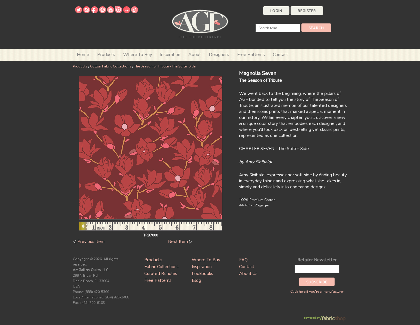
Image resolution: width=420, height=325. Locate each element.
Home (83, 54)
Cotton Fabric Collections (110, 66)
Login (276, 11)
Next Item (178, 241)
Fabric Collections (161, 267)
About (194, 54)
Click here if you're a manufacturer (317, 291)
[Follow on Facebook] (94, 12)
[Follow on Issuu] (118, 12)
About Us (248, 273)
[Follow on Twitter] (78, 12)
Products (80, 66)
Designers (219, 54)
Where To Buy (206, 260)
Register (307, 11)
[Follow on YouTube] (110, 12)
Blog (196, 280)
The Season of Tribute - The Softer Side (164, 66)
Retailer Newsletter (317, 260)
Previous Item (91, 241)
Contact (280, 54)
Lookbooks (202, 273)
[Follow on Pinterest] (102, 12)
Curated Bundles (160, 273)
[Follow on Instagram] (86, 12)
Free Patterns (251, 54)
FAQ (243, 260)
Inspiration (170, 54)
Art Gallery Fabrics (200, 23)
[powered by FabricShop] (324, 319)
